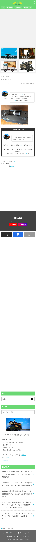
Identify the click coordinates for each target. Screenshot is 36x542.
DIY (4, 7)
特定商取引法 (11, 536)
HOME (4, 528)
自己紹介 (5, 533)
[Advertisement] (18, 28)
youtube (10, 7)
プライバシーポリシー (24, 536)
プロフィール (28, 7)
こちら (26, 153)
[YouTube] (13, 224)
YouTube (13, 100)
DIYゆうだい (14, 539)
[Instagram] (22, 224)
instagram (18, 7)
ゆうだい (20, 94)
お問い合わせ (22, 533)
